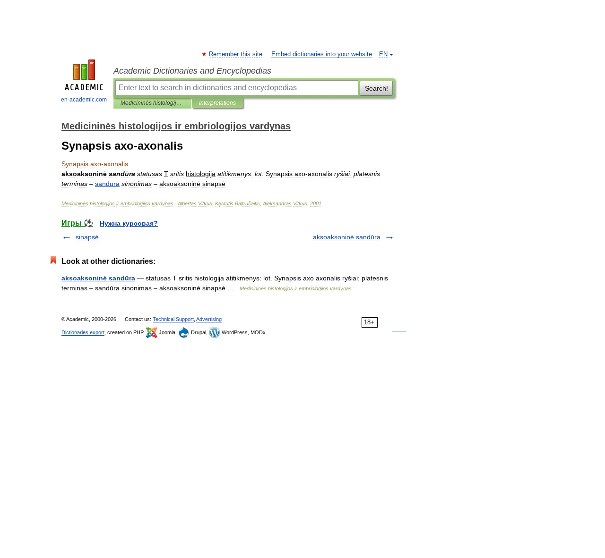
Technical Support (173, 319)
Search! (376, 88)
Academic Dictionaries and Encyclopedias (192, 71)
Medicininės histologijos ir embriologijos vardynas (152, 103)
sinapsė (87, 237)
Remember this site (236, 54)
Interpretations (217, 103)
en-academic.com (84, 99)
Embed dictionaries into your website (321, 54)
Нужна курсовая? (129, 223)
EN (383, 54)
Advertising (209, 319)
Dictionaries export (82, 332)
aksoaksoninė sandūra (346, 237)
